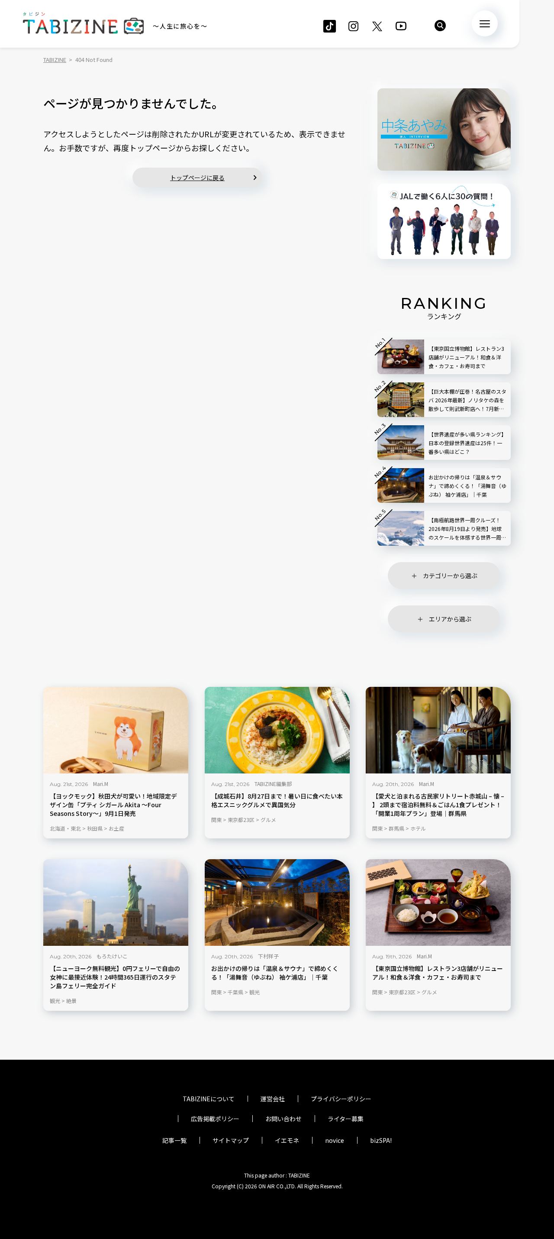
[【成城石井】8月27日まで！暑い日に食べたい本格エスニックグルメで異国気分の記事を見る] (277, 730)
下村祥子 (268, 956)
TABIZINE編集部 (273, 783)
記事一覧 (174, 1140)
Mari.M (100, 783)
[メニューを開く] (485, 23)
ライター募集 (346, 1118)
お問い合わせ (283, 1118)
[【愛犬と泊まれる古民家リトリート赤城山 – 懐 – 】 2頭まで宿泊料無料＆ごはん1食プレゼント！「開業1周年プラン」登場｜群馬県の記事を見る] (438, 730)
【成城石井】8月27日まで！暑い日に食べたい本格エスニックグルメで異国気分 (277, 800)
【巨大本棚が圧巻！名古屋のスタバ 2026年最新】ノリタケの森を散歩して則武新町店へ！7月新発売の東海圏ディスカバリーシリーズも (467, 400)
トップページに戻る (197, 177)
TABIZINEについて (209, 1098)
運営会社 (273, 1098)
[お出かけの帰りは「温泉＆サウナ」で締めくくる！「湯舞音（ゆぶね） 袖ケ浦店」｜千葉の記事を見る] (277, 902)
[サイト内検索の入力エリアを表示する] (440, 25)
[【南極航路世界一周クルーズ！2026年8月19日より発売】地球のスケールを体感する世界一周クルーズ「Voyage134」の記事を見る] (400, 528)
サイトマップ (231, 1140)
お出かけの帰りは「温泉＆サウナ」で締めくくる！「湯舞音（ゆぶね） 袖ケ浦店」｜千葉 (274, 972)
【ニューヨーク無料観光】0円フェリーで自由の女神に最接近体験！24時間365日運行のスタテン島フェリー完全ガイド (115, 977)
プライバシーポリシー (341, 1098)
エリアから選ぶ (450, 619)
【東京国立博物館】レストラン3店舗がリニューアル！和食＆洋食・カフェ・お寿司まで (437, 972)
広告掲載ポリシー (215, 1118)
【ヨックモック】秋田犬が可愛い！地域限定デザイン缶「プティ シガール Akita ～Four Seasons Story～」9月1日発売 (113, 805)
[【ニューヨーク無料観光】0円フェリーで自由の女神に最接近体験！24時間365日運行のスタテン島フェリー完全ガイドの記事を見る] (115, 902)
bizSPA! (381, 1140)
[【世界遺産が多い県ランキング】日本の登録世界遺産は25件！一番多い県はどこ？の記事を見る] (400, 442)
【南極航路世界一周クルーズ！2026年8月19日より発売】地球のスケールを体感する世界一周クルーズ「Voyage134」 (467, 529)
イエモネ (287, 1140)
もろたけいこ (112, 956)
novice (334, 1140)
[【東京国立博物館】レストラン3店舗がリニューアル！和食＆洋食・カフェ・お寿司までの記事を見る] (438, 902)
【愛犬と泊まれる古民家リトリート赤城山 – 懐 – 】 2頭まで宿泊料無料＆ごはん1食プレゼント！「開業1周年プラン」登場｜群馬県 (438, 805)
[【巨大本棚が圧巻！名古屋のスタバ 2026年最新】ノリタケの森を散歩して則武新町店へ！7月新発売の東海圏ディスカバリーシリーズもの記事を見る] (400, 399)
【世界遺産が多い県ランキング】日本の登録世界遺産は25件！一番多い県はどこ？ (467, 442)
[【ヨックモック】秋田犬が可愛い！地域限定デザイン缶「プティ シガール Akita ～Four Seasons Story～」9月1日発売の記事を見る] (115, 730)
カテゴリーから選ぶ (450, 575)
